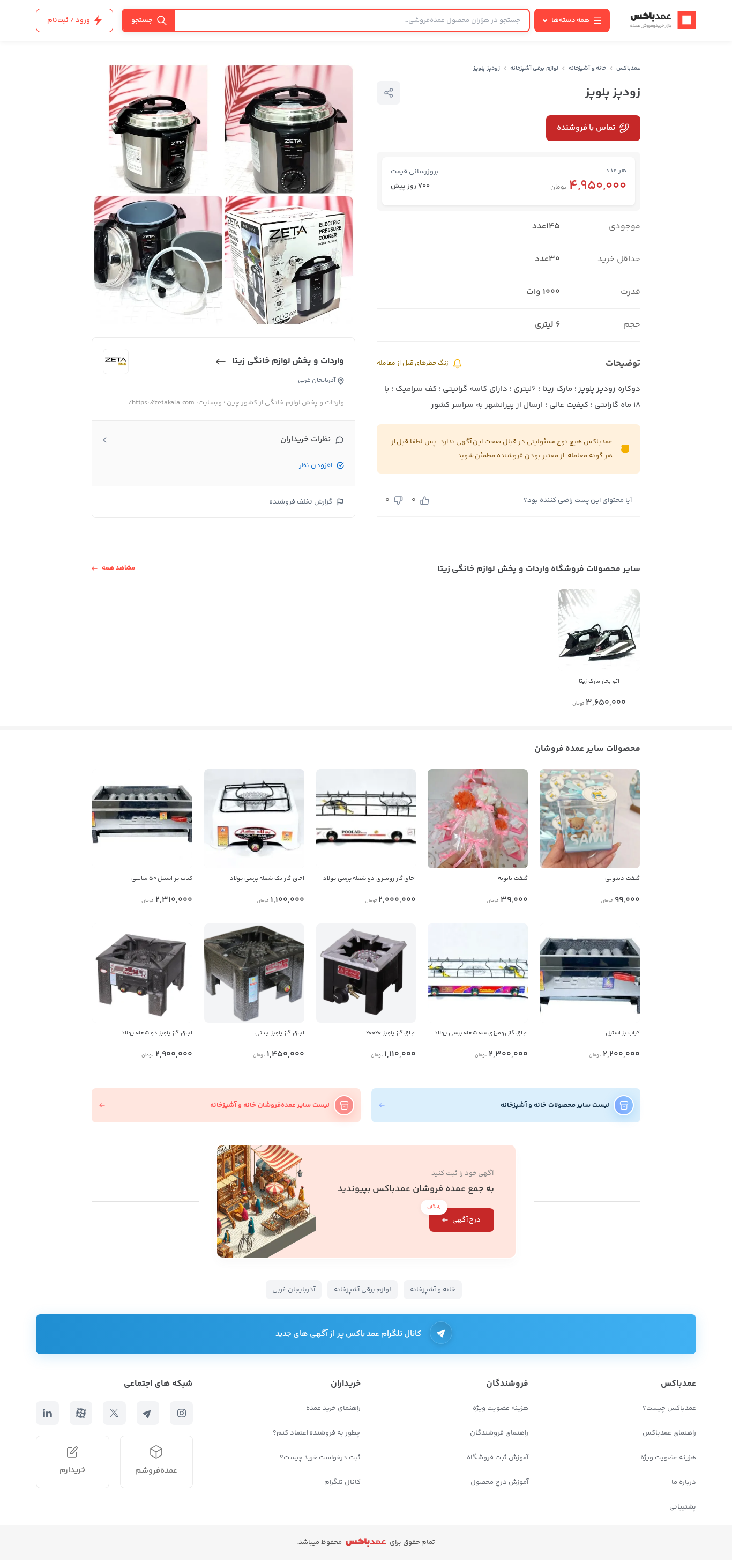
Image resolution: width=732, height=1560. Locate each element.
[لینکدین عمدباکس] (47, 1413)
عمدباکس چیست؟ (669, 1408)
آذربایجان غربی (293, 1289)
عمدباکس (628, 68)
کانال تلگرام (342, 1482)
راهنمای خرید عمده (333, 1408)
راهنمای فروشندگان (499, 1433)
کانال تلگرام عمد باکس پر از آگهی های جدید (348, 1334)
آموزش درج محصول (499, 1482)
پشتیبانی (682, 1507)
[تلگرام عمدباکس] (148, 1413)
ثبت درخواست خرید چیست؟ (320, 1457)
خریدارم (72, 1470)
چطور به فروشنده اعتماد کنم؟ (317, 1433)
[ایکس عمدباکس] (114, 1413)
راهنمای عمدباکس (669, 1433)
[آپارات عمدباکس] (81, 1413)
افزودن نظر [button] (315, 465)
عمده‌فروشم (156, 1471)
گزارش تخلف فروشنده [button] (300, 502)
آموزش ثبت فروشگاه (497, 1457)
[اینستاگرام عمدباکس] (181, 1413)
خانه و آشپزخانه (588, 68)
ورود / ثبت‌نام (68, 20)
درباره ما (683, 1482)
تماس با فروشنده (586, 128)
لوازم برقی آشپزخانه (534, 68)
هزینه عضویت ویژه (668, 1457)
